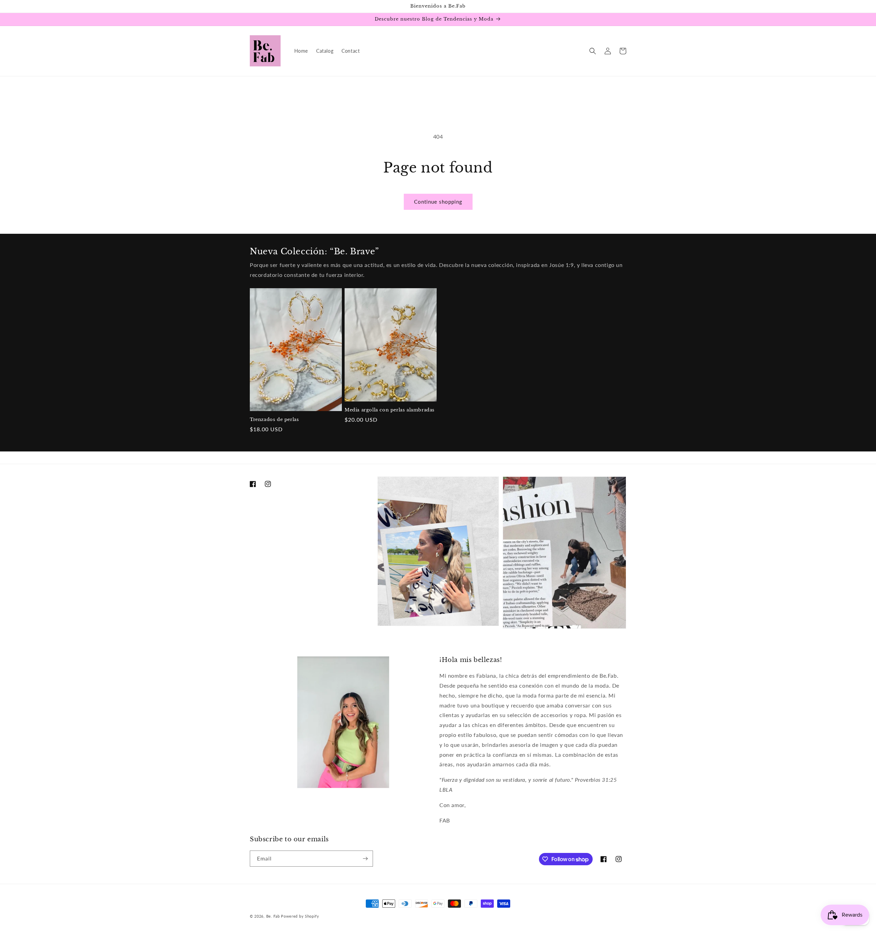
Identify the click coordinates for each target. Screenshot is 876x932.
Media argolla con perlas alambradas (390, 410)
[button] (592, 51)
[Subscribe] (365, 859)
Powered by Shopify (300, 916)
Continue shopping (438, 202)
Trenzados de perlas (274, 419)
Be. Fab (273, 916)
